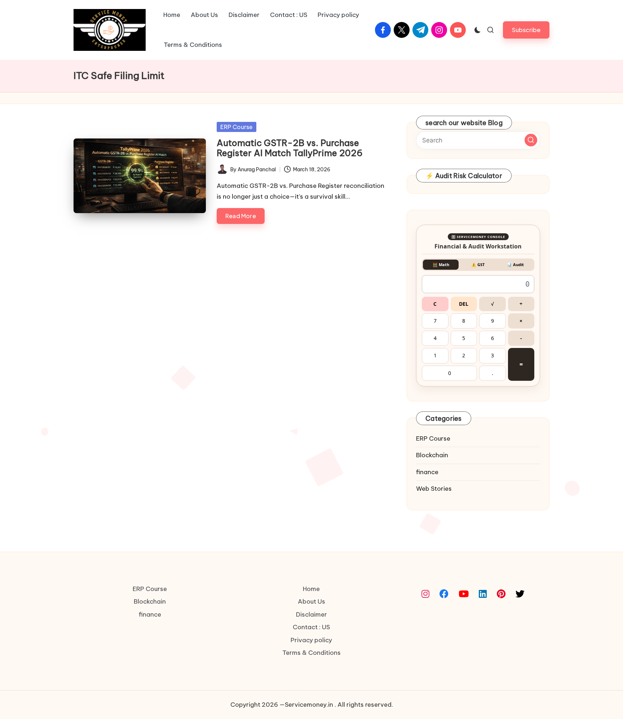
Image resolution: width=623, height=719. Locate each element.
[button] (526, 130)
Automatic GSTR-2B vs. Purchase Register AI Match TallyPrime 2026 (290, 249)
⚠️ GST (478, 365)
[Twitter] (520, 695)
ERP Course (236, 227)
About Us (311, 702)
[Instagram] (425, 695)
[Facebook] (444, 695)
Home (311, 690)
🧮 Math (441, 365)
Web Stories (434, 590)
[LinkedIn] (483, 695)
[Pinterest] (501, 695)
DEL (463, 404)
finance (427, 573)
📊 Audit (515, 365)
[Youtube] (464, 695)
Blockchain (432, 556)
